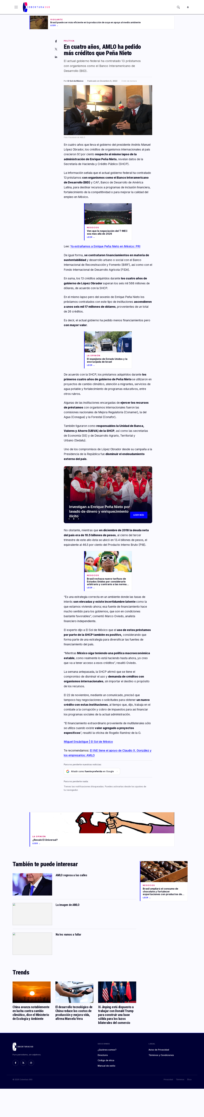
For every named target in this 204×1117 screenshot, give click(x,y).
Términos (180, 1079)
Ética (189, 1079)
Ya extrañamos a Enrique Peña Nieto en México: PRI (105, 246)
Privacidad (168, 1079)
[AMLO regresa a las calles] (32, 884)
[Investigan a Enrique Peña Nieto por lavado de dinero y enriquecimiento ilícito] (108, 494)
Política (69, 41)
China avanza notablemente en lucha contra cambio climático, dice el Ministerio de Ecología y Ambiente (31, 1013)
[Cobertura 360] (36, 7)
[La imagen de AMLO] (32, 914)
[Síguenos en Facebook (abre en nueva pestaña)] (16, 1063)
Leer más (138, 515)
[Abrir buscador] (178, 7)
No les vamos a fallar (68, 934)
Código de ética (106, 1060)
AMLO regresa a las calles (71, 875)
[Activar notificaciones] (187, 7)
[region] (108, 494)
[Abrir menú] (16, 7)
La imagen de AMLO (67, 905)
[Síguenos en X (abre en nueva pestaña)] (23, 1063)
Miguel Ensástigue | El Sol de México (88, 741)
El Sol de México (75, 81)
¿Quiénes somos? (107, 1049)
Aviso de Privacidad (159, 1049)
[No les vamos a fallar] (32, 944)
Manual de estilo (106, 1065)
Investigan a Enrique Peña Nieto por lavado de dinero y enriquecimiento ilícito (99, 511)
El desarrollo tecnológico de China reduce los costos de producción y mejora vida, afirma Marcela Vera (74, 1013)
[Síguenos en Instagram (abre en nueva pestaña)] (31, 1063)
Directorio (103, 1055)
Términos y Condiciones (161, 1055)
